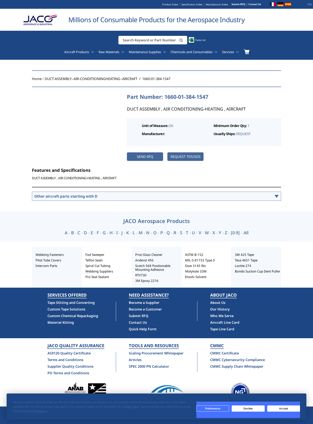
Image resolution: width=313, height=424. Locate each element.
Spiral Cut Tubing (97, 266)
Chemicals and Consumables (192, 52)
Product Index (170, 4)
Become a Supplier (144, 302)
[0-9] (235, 232)
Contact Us (254, 4)
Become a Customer (145, 309)
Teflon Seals (94, 260)
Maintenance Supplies (145, 52)
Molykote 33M (196, 271)
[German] (280, 5)
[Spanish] (288, 5)
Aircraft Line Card (224, 322)
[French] (272, 5)
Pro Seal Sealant (97, 277)
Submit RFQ (238, 4)
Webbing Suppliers (99, 271)
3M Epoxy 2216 (146, 280)
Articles (135, 359)
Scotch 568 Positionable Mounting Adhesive (152, 268)
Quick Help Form (142, 329)
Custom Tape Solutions (66, 309)
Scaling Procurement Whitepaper (156, 353)
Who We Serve (222, 315)
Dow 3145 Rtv (195, 266)
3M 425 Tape (244, 254)
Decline (248, 408)
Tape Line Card (222, 329)
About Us (217, 302)
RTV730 (140, 275)
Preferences (212, 408)
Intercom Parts (46, 266)
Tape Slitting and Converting (71, 302)
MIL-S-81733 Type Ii (200, 260)
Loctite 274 (243, 266)
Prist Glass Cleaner (148, 254)
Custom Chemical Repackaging (72, 315)
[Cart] (246, 51)
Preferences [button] (40, 411)
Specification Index (191, 4)
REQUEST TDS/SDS (186, 156)
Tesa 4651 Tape (246, 260)
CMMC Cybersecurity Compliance (237, 359)
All (246, 232)
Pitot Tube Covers (48, 260)
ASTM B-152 (194, 254)
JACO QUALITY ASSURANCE (75, 346)
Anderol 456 (144, 260)
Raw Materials (109, 52)
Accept (283, 408)
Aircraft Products (77, 52)
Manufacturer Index (217, 4)
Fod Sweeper (94, 254)
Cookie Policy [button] (131, 406)
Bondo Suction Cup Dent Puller (257, 271)
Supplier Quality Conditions (70, 366)
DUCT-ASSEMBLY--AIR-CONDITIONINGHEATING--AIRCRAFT (91, 78)
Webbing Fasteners (50, 254)
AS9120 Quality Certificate (69, 353)
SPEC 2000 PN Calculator (149, 366)
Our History (220, 309)
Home (37, 78)
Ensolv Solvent (195, 277)
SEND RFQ (145, 156)
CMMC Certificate (224, 353)
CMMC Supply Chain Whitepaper (236, 366)
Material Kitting (60, 322)
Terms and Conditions (65, 359)
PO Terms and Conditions (68, 373)
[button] (181, 40)
